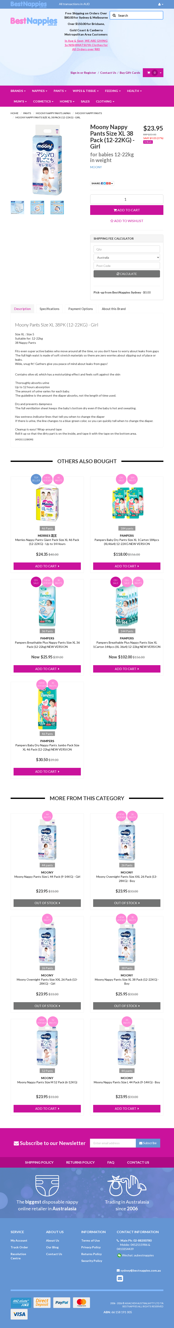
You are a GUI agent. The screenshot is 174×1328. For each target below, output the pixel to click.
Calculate (128, 274)
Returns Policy (80, 1162)
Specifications (49, 309)
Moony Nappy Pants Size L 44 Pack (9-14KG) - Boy (127, 1082)
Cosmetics (42, 101)
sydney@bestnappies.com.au (141, 1270)
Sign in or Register (83, 72)
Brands (17, 91)
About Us (52, 1240)
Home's (66, 101)
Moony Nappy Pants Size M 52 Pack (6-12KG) (47, 1082)
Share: (96, 183)
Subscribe (149, 1143)
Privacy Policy (91, 1247)
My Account (19, 1240)
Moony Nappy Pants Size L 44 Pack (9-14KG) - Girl (47, 876)
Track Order (19, 1247)
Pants (59, 91)
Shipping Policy (39, 1162)
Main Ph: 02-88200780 (136, 1240)
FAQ (110, 1162)
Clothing (104, 101)
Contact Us (108, 72)
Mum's (19, 101)
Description (22, 309)
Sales (85, 101)
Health (133, 91)
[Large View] (17, 207)
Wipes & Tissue (85, 91)
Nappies (38, 91)
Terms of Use (90, 1240)
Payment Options (80, 309)
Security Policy (91, 1260)
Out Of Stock (46, 903)
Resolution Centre (18, 1256)
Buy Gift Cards (130, 72)
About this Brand (114, 309)
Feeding (112, 91)
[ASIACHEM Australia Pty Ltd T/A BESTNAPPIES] (34, 17)
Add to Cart (128, 210)
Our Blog (52, 1247)
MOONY (96, 167)
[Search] (113, 15)
